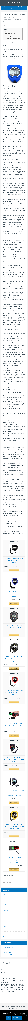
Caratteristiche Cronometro (10, 33)
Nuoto (4, 913)
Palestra (11, 882)
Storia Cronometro (8, 35)
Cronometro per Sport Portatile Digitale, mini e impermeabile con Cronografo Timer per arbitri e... (14, 759)
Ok (8, 1017)
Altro (4, 894)
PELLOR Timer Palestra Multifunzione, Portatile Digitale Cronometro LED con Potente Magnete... (14, 726)
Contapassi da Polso (8, 947)
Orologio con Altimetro (8, 949)
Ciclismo (5, 901)
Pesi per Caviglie (7, 952)
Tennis (4, 936)
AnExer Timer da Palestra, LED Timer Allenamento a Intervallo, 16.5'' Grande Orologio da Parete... (14, 860)
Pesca (4, 926)
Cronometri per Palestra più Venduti (12, 38)
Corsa (4, 904)
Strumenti (5, 933)
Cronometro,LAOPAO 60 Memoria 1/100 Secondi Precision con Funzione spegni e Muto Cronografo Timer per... (14, 793)
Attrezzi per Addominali (8, 954)
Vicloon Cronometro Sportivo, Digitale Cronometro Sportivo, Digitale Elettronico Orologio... (14, 560)
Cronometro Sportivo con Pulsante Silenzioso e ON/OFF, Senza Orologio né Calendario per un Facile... (14, 659)
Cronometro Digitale (7, 950)
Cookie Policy (4, 969)
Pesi (4, 929)
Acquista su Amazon (14, 570)
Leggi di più (16, 1017)
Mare (4, 907)
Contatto (3, 966)
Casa (4, 897)
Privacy (3, 972)
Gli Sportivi (14, 3)
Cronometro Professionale (10, 36)
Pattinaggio (5, 923)
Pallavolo (5, 920)
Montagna (5, 910)
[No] (26, 1015)
